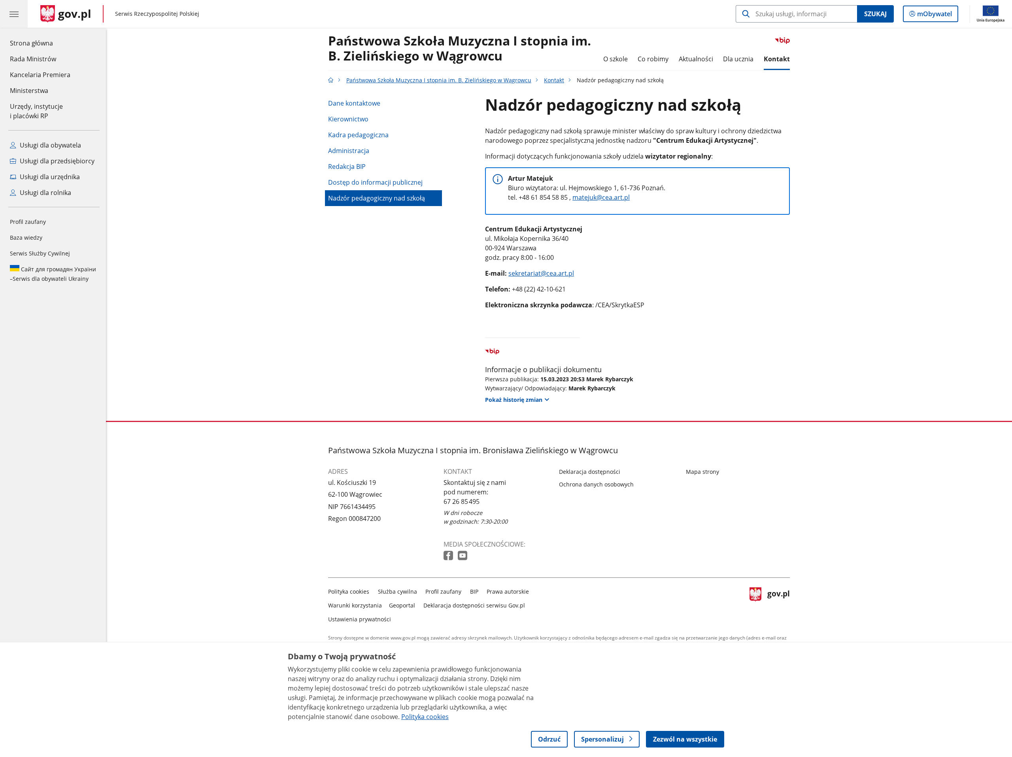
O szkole (615, 59)
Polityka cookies (348, 591)
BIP (474, 591)
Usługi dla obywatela (49, 145)
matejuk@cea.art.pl (601, 197)
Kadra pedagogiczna (358, 135)
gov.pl (778, 603)
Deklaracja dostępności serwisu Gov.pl (474, 605)
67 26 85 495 (462, 501)
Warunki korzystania (355, 605)
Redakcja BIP (347, 166)
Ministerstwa (29, 90)
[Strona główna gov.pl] (331, 80)
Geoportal (402, 605)
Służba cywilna (397, 591)
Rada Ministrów (33, 59)
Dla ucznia (738, 59)
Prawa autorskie (508, 591)
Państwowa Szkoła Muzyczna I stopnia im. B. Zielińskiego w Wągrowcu (459, 48)
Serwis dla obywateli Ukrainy (53, 273)
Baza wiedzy (26, 237)
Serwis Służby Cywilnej (40, 253)
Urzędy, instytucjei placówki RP (36, 111)
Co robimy (653, 59)
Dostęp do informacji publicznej (375, 182)
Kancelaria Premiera (40, 74)
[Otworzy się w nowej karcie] (449, 556)
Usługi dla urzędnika (49, 176)
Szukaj (875, 13)
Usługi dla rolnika (44, 192)
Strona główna (40, 42)
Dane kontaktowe (354, 103)
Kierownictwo (348, 119)
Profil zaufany (28, 221)
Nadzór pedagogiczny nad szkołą (376, 198)
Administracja (348, 150)
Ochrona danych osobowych (596, 484)
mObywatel (934, 15)
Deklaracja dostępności (589, 471)
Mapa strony (702, 471)
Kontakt (777, 59)
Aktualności (696, 59)
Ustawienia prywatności (359, 619)
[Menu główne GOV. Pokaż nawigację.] (14, 14)
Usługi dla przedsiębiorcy (56, 161)
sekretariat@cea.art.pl (541, 273)
